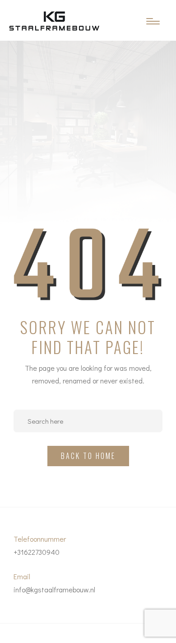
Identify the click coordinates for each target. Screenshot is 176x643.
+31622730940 (37, 552)
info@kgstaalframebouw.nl (54, 589)
